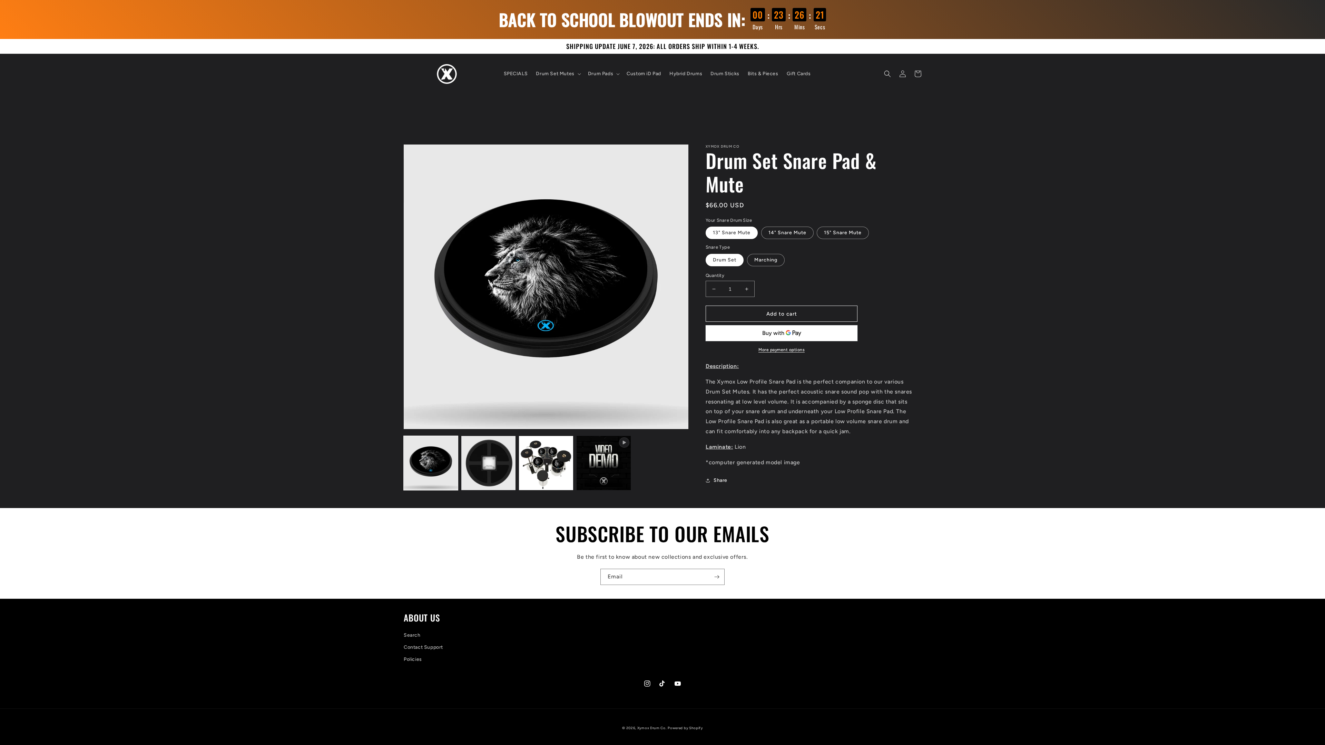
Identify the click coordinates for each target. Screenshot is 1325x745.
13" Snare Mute (731, 233)
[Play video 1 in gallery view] (604, 463)
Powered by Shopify (685, 728)
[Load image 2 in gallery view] (488, 463)
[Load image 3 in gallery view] (546, 463)
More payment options (781, 349)
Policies (413, 659)
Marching (765, 260)
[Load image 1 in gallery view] (431, 463)
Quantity (715, 275)
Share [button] (720, 480)
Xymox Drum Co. (652, 728)
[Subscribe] (716, 577)
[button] (557, 74)
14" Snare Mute (787, 233)
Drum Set (724, 260)
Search (412, 635)
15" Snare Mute (843, 233)
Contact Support (423, 647)
